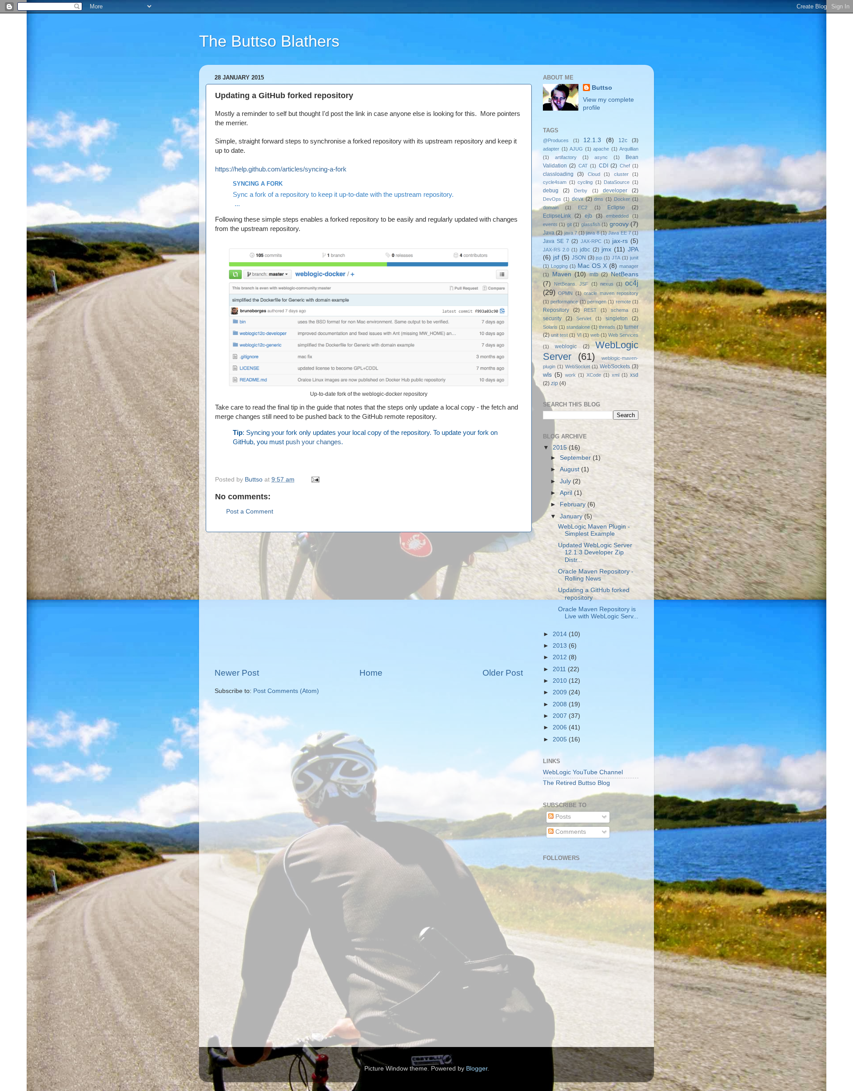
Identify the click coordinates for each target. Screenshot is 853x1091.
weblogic (566, 346)
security (552, 318)
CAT (583, 165)
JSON (579, 258)
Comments (570, 831)
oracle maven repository (611, 293)
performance (564, 301)
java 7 (570, 232)
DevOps (552, 199)
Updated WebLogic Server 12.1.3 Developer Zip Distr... (595, 552)
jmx (606, 249)
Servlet (583, 318)
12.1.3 (592, 140)
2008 (561, 704)
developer (615, 190)
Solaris (550, 327)
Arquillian (628, 148)
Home (371, 672)
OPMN (565, 293)
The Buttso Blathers (269, 41)
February (573, 504)
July (566, 481)
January (572, 516)
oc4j (631, 283)
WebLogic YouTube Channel (583, 772)
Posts (562, 816)
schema (619, 310)
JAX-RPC (591, 241)
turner (631, 327)
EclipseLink (557, 216)
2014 (561, 634)
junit (634, 257)
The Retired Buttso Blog (576, 783)
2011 (560, 669)
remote (623, 301)
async (601, 157)
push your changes (313, 442)
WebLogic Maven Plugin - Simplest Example (594, 530)
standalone (578, 327)
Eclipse (616, 207)
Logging (559, 266)
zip (554, 383)
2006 (561, 727)
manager (628, 266)
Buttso (602, 87)
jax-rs (620, 241)
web (594, 335)
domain (550, 207)
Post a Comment (249, 511)
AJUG (576, 148)
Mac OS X (592, 266)
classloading (558, 174)
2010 (561, 680)
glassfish (590, 224)
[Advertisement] (368, 599)
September (576, 457)
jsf (556, 257)
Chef (625, 165)
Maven (561, 274)
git (569, 224)
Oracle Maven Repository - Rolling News (596, 575)
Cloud (594, 174)
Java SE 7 (556, 241)
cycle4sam (554, 182)
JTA (616, 257)
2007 (561, 716)
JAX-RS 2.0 (556, 249)
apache (601, 148)
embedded (617, 216)
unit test (559, 335)
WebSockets (615, 366)
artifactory (566, 157)
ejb (588, 216)
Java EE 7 (619, 232)
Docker (622, 199)
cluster (621, 174)
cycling (585, 182)
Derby (580, 190)
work (570, 375)
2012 (561, 657)
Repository (556, 310)
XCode (593, 375)
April (567, 493)
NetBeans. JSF (571, 284)
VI (579, 335)
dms (598, 199)
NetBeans (624, 274)
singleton (617, 318)
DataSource (617, 182)
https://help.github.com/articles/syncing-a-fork (281, 169)
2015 (561, 447)
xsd (634, 375)
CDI (603, 166)
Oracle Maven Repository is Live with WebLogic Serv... (598, 613)
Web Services (623, 335)
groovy (619, 224)
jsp (599, 257)
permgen (596, 301)
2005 (561, 739)
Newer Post (237, 672)
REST (590, 310)
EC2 (582, 207)
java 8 (592, 232)
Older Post (502, 672)
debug (550, 190)
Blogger (476, 1068)
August (570, 469)
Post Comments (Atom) (286, 691)
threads (607, 327)
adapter (551, 148)
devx (577, 199)
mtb (594, 274)
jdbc (585, 250)
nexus (607, 284)
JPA (633, 249)
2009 (561, 692)
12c (622, 140)
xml (615, 375)
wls (547, 374)
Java (548, 233)
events (550, 224)
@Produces (556, 140)
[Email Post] (314, 479)
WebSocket (577, 366)
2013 (561, 645)
